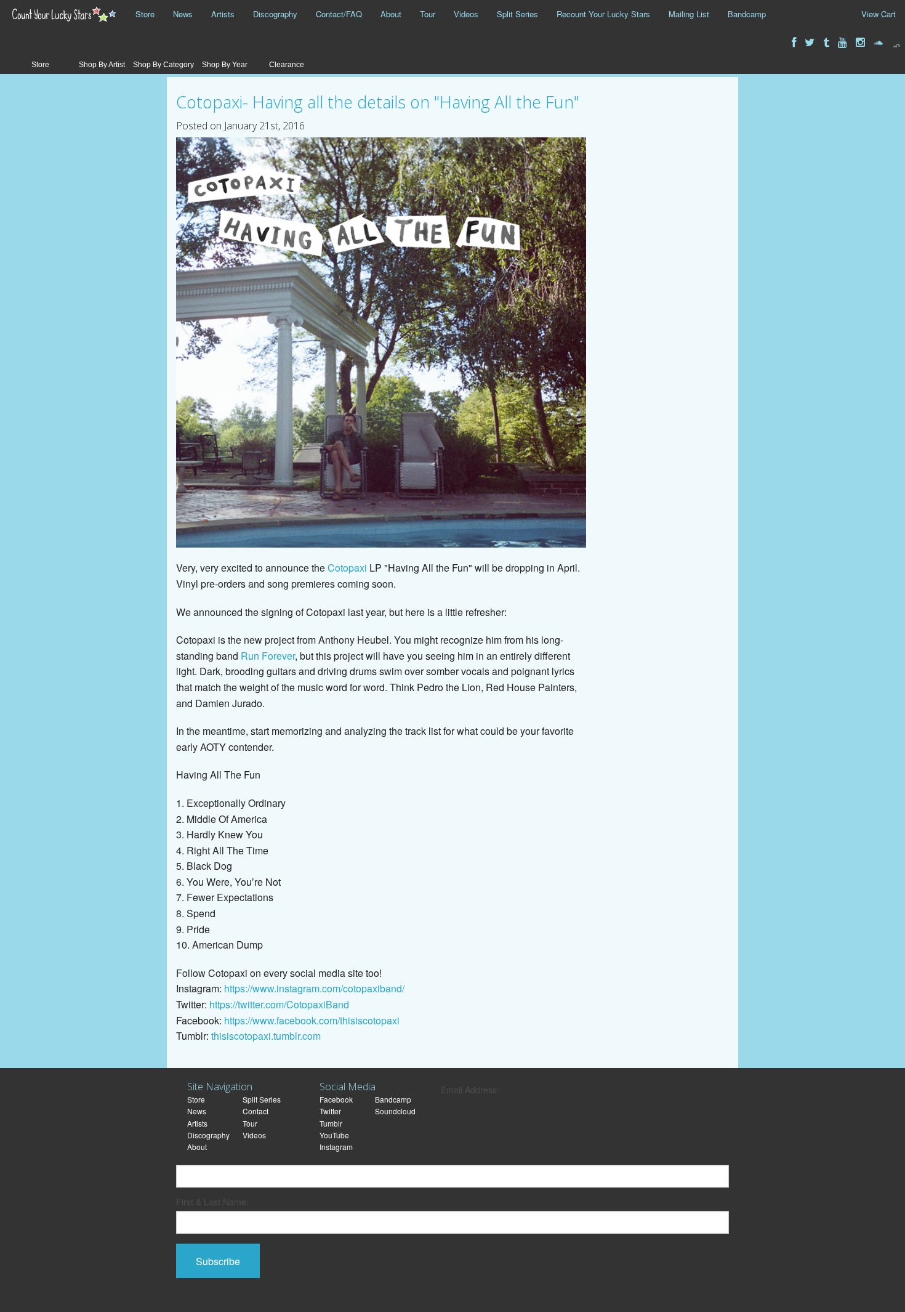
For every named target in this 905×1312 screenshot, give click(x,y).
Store (145, 14)
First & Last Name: (212, 1201)
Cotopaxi (347, 568)
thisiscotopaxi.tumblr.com (266, 1036)
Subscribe (218, 1261)
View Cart (878, 14)
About (390, 14)
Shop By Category (163, 64)
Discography (275, 14)
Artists (223, 14)
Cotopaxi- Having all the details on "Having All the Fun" (377, 102)
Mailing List (689, 14)
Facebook (336, 1099)
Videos (466, 14)
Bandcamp (747, 14)
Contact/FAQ (339, 14)
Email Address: (470, 1089)
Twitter (330, 1111)
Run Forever (268, 656)
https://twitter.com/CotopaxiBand (279, 1004)
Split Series (517, 14)
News (183, 14)
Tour (427, 14)
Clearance (286, 64)
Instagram (336, 1146)
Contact (255, 1111)
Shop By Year (224, 64)
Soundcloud (395, 1111)
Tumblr (331, 1123)
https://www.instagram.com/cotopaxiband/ (314, 988)
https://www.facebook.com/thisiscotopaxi (312, 1020)
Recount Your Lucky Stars (603, 14)
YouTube (334, 1135)
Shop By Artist (102, 64)
